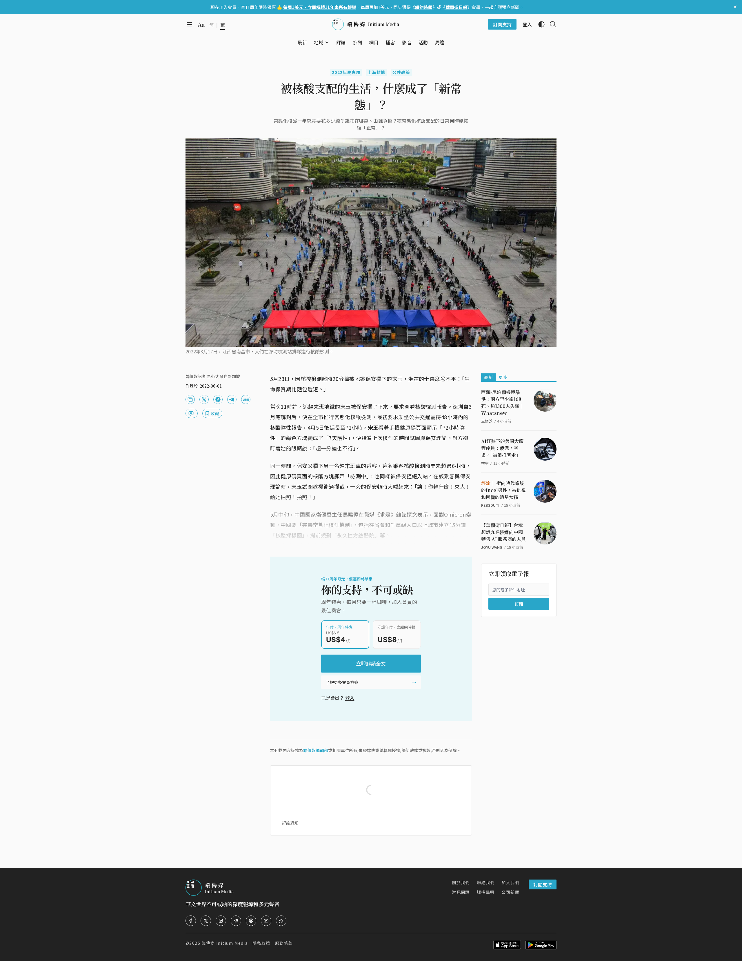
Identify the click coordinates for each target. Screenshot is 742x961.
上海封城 (376, 72)
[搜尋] (550, 24)
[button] (318, 42)
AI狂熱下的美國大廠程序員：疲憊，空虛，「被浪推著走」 (502, 448)
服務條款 (284, 943)
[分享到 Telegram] (232, 399)
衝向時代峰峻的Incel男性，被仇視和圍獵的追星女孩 (503, 490)
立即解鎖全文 (371, 663)
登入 (349, 697)
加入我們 (510, 882)
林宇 (485, 463)
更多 (503, 377)
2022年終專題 (346, 72)
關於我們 (461, 882)
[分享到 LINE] (245, 399)
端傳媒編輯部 (315, 750)
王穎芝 (486, 421)
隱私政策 (261, 943)
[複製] (190, 399)
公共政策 (401, 72)
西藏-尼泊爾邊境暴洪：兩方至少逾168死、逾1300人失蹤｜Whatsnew (502, 402)
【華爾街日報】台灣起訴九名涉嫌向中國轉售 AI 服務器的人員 (503, 532)
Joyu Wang (491, 547)
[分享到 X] (204, 399)
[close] (735, 7)
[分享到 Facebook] (218, 399)
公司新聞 (510, 892)
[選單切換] (327, 42)
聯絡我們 (486, 882)
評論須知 (290, 823)
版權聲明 (486, 892)
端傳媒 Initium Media (224, 943)
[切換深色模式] (539, 24)
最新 (488, 377)
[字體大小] (201, 24)
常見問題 (461, 892)
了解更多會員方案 (342, 682)
